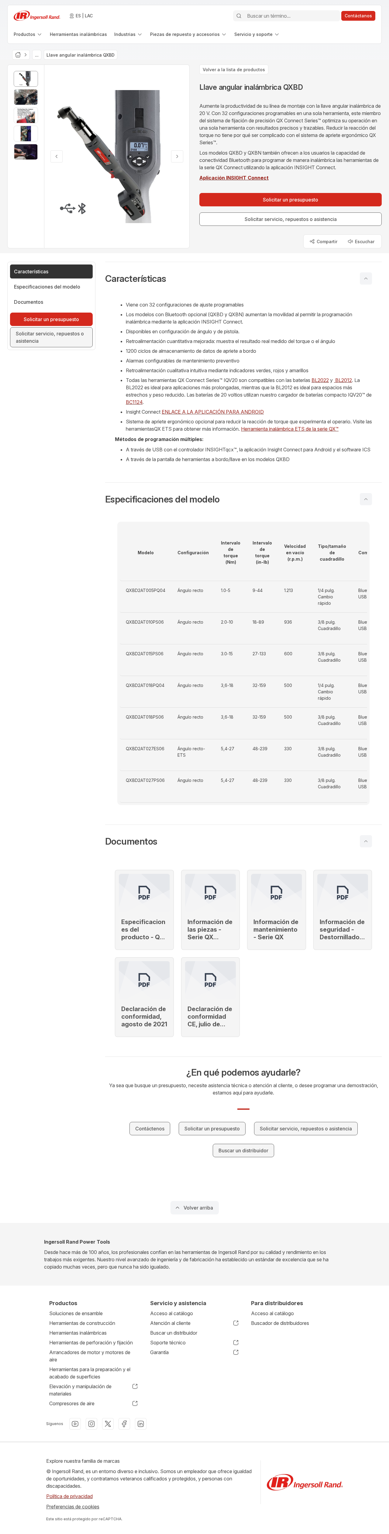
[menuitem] (28, 34)
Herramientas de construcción (82, 1323)
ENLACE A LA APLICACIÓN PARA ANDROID (213, 412)
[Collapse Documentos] (366, 841)
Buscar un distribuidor (173, 1333)
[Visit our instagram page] (91, 1424)
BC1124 (134, 402)
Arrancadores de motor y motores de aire (89, 1356)
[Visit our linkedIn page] (140, 1424)
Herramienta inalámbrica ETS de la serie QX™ (290, 429)
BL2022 (320, 380)
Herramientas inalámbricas (78, 1333)
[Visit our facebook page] (124, 1424)
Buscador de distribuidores (280, 1323)
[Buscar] (238, 15)
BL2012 (343, 380)
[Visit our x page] (108, 1424)
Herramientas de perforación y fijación (91, 1343)
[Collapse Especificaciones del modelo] (366, 499)
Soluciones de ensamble (76, 1313)
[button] (243, 278)
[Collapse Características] (366, 278)
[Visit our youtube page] (75, 1424)
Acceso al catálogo (171, 1313)
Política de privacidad (69, 1496)
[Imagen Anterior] (56, 156)
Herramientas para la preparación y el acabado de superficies (89, 1373)
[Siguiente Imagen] (177, 156)
